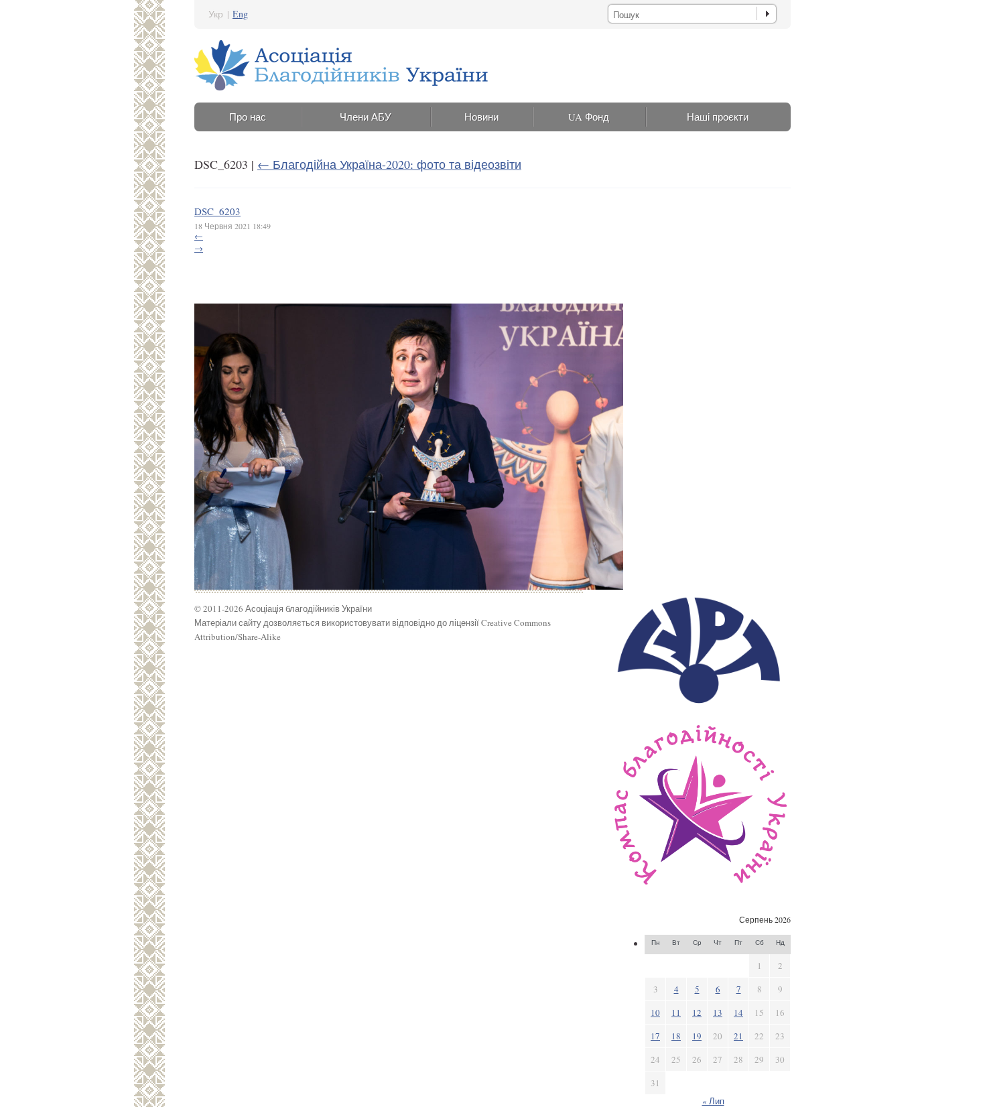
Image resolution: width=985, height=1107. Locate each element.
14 (738, 1012)
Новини (481, 116)
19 (697, 1036)
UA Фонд (588, 116)
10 (655, 1012)
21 (738, 1036)
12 (697, 1012)
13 (717, 1012)
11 (676, 1012)
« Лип (713, 1101)
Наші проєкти (717, 116)
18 (676, 1036)
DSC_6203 (217, 211)
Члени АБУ (365, 116)
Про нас (247, 116)
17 (655, 1036)
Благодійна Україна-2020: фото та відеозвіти (389, 164)
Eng (240, 13)
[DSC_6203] (408, 586)
